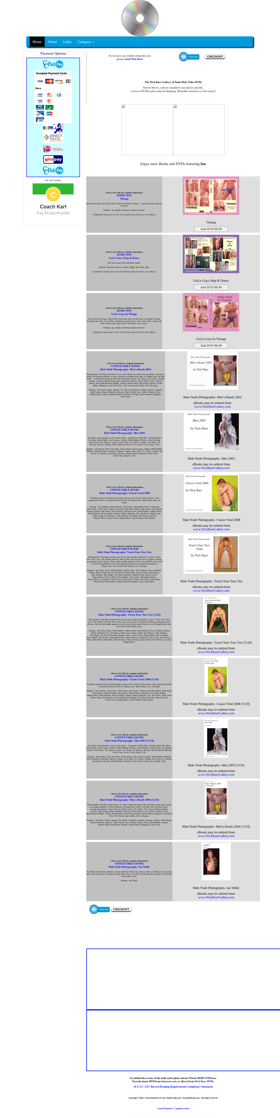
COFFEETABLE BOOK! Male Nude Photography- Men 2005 (124, 431)
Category (85, 42)
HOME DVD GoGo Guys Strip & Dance (124, 256)
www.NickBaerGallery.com (212, 406)
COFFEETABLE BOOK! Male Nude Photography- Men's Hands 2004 (125, 368)
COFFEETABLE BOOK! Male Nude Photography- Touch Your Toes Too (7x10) (129, 613)
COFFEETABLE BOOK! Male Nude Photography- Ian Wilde (129, 865)
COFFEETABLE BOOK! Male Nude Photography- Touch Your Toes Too (124, 550)
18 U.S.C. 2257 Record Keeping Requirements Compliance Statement (173, 1086)
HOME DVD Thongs (124, 197)
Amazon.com (168, 1081)
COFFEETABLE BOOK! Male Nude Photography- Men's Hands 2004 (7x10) (129, 798)
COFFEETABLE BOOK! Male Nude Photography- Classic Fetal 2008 (124, 491)
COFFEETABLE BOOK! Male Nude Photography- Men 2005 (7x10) (129, 739)
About (52, 42)
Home (37, 42)
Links (67, 42)
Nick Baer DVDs (204, 1081)
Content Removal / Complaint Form (173, 1108)
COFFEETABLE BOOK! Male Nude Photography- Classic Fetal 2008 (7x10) (129, 678)
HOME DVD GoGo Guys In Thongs (124, 312)
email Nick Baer (133, 59)
